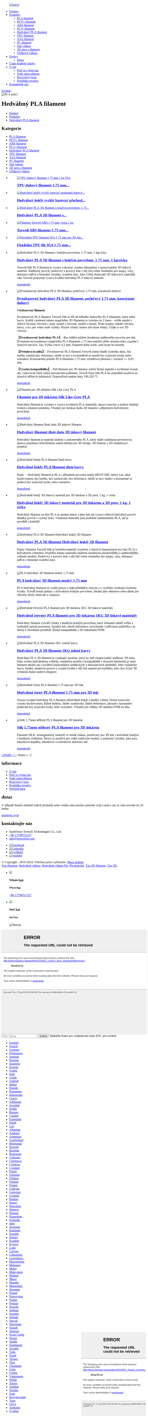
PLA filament (25, 18)
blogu (20, 60)
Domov (13, 11)
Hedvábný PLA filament (32, 32)
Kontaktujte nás (18, 84)
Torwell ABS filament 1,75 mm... (42, 230)
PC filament (24, 42)
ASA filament (25, 39)
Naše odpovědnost (28, 73)
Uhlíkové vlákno (27, 53)
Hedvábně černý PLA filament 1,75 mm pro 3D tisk (57, 692)
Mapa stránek (75, 862)
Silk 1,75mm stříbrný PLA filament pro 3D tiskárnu (58, 727)
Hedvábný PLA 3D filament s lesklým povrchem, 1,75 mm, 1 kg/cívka (72, 260)
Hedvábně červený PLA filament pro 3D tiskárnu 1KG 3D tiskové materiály (77, 615)
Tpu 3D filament (95, 865)
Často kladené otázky (22, 63)
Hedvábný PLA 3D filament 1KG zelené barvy (54, 651)
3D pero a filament (28, 49)
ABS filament (25, 25)
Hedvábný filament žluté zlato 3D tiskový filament (56, 432)
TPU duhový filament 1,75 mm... (43, 185)
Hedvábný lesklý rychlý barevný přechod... (51, 200)
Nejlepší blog (17, 788)
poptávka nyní (10, 815)
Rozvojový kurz (27, 77)
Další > (9, 755)
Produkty (14, 14)
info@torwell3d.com (21, 838)
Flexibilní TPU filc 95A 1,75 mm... (44, 245)
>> (15, 755)
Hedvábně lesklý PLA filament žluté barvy (50, 467)
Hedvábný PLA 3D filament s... (41, 215)
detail (27, 284)
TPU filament (25, 35)
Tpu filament (9, 865)
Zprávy (13, 56)
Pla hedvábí (77, 865)
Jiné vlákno (24, 46)
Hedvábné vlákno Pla (55, 865)
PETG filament (26, 21)
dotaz (20, 284)
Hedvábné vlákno (29, 865)
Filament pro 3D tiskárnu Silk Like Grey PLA (53, 397)
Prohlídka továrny (28, 80)
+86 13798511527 (20, 835)
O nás (12, 67)
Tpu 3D (112, 865)
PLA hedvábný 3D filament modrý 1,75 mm (52, 580)
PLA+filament (25, 28)
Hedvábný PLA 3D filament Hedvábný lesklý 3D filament (62, 542)
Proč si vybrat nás (28, 70)
